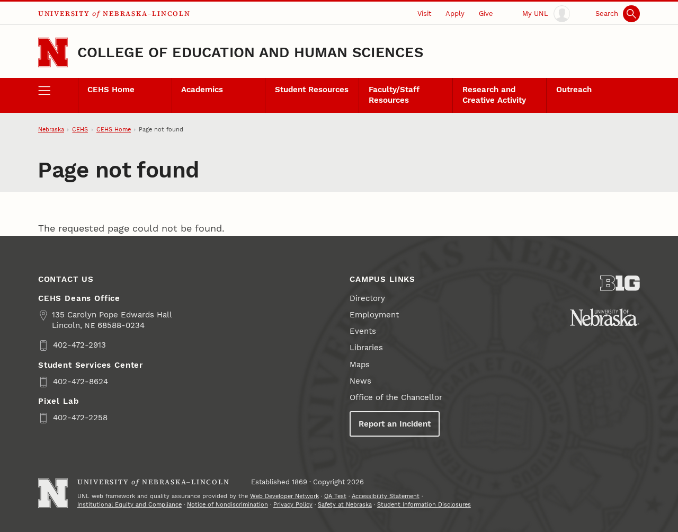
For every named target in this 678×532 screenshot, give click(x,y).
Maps (360, 364)
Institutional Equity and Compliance (129, 504)
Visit (424, 13)
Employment (374, 315)
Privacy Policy (293, 504)
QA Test (335, 496)
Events (363, 331)
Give (486, 13)
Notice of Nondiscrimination (227, 504)
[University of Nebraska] (604, 317)
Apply (455, 13)
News (360, 381)
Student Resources (312, 89)
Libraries (366, 347)
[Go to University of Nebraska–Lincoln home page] (53, 52)
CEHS (80, 129)
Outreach (574, 89)
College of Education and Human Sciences (250, 52)
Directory (367, 298)
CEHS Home (111, 89)
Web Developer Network (284, 496)
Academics (202, 89)
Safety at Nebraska (345, 504)
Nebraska (51, 129)
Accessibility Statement (386, 496)
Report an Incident (395, 424)
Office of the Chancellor (396, 397)
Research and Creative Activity (494, 95)
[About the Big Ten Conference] (620, 283)
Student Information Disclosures (424, 504)
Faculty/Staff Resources (394, 95)
